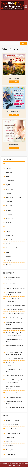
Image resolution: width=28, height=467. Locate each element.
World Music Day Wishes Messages (13, 364)
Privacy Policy (25, 463)
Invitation (8, 222)
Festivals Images (10, 441)
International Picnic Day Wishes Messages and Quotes (14, 381)
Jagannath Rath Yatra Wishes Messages (14, 323)
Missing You (9, 235)
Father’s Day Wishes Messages (14, 375)
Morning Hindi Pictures (12, 424)
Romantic (8, 243)
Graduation (9, 214)
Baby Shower (9, 172)
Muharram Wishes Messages (14, 393)
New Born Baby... (14, 144)
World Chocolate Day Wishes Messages (14, 340)
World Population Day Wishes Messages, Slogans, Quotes (14, 334)
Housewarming (10, 218)
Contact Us (17, 465)
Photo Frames (10, 437)
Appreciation (9, 168)
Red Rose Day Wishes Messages (15, 407)
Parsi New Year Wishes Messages (15, 288)
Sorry (7, 252)
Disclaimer (18, 463)
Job (7, 227)
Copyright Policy (11, 465)
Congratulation (10, 180)
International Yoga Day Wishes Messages (14, 370)
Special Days (9, 445)
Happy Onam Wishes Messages (15, 284)
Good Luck (9, 210)
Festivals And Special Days (13, 197)
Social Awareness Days (12, 248)
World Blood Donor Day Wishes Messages (14, 402)
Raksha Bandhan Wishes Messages (13, 279)
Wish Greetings (12, 463)
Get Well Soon (10, 206)
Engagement (9, 189)
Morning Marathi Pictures (13, 429)
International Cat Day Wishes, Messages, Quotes (14, 300)
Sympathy (8, 256)
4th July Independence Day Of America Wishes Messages (14, 353)
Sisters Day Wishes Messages (14, 309)
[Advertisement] (14, 26)
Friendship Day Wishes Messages (15, 305)
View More (14, 81)
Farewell (8, 193)
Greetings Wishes (11, 450)
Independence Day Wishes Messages (13, 293)
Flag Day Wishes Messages (13, 397)
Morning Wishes (10, 454)
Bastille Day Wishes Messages (14, 328)
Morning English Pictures (13, 420)
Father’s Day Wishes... (14, 78)
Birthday (8, 176)
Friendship (9, 201)
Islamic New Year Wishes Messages (13, 387)
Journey (8, 231)
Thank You (9, 260)
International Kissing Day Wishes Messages (15, 347)
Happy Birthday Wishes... (14, 111)
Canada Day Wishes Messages (14, 358)
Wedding (8, 264)
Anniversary (9, 164)
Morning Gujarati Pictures (13, 433)
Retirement (9, 239)
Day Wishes (9, 185)
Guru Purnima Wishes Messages (15, 313)
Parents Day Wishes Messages (14, 318)
